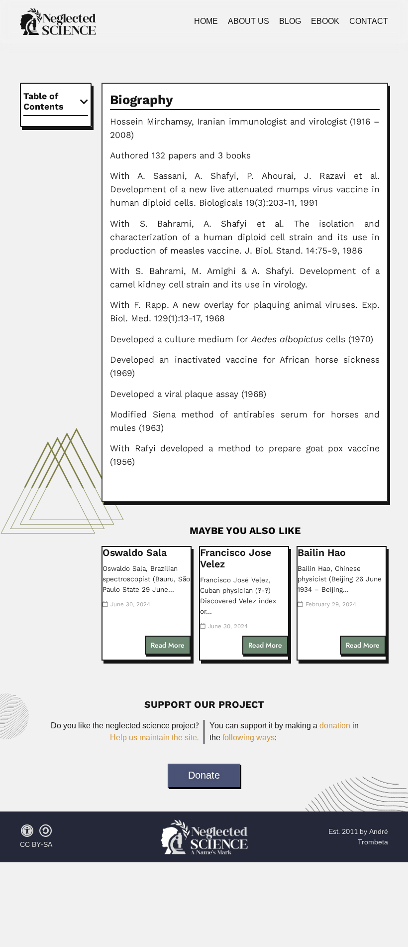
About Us (248, 21)
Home (206, 21)
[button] (84, 101)
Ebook (325, 21)
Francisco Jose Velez (235, 558)
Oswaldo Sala (134, 552)
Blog (290, 21)
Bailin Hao (322, 552)
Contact (368, 21)
